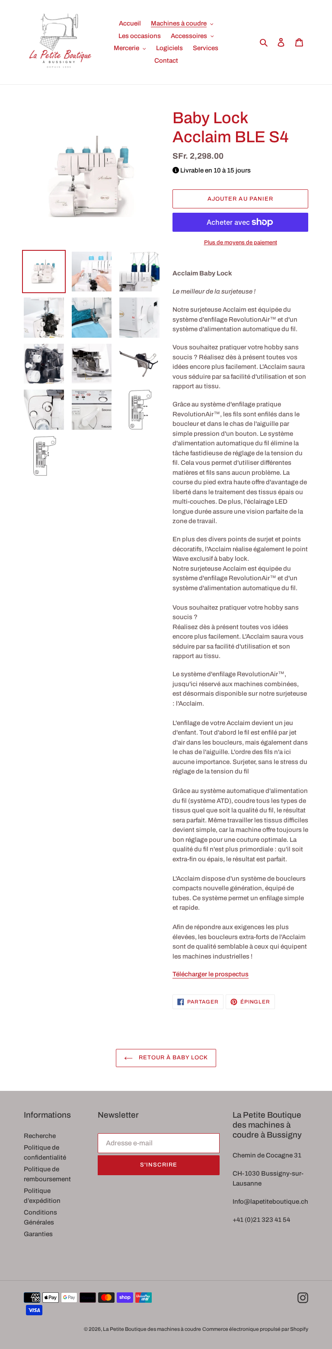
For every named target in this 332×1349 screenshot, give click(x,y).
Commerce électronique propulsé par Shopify (255, 1329)
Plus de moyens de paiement (240, 243)
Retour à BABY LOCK (172, 1058)
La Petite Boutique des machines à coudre (152, 1329)
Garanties (38, 1234)
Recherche (40, 1135)
